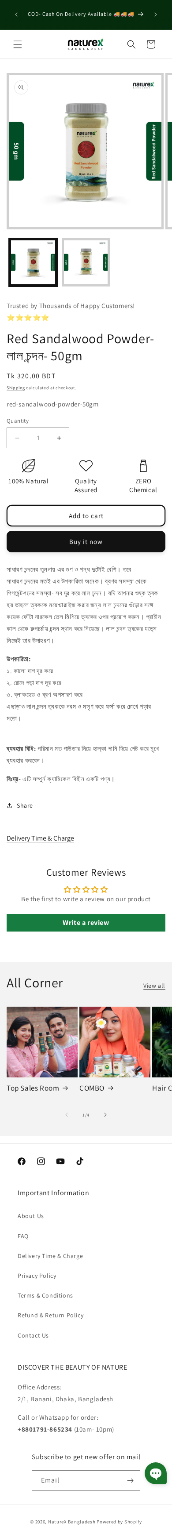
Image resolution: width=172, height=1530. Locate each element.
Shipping (16, 388)
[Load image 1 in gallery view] (33, 262)
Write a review (86, 922)
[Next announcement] (155, 14)
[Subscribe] (130, 1480)
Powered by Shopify (119, 1522)
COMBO (92, 1088)
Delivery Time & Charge (40, 838)
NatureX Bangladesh (72, 1522)
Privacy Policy (37, 1276)
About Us (31, 1216)
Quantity (18, 420)
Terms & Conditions (45, 1295)
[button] (17, 44)
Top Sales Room (33, 1088)
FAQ (23, 1236)
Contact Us (33, 1335)
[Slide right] (105, 1114)
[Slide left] (66, 1114)
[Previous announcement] (16, 14)
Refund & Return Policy (50, 1315)
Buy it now (86, 541)
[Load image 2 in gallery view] (86, 262)
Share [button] (25, 805)
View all (154, 986)
